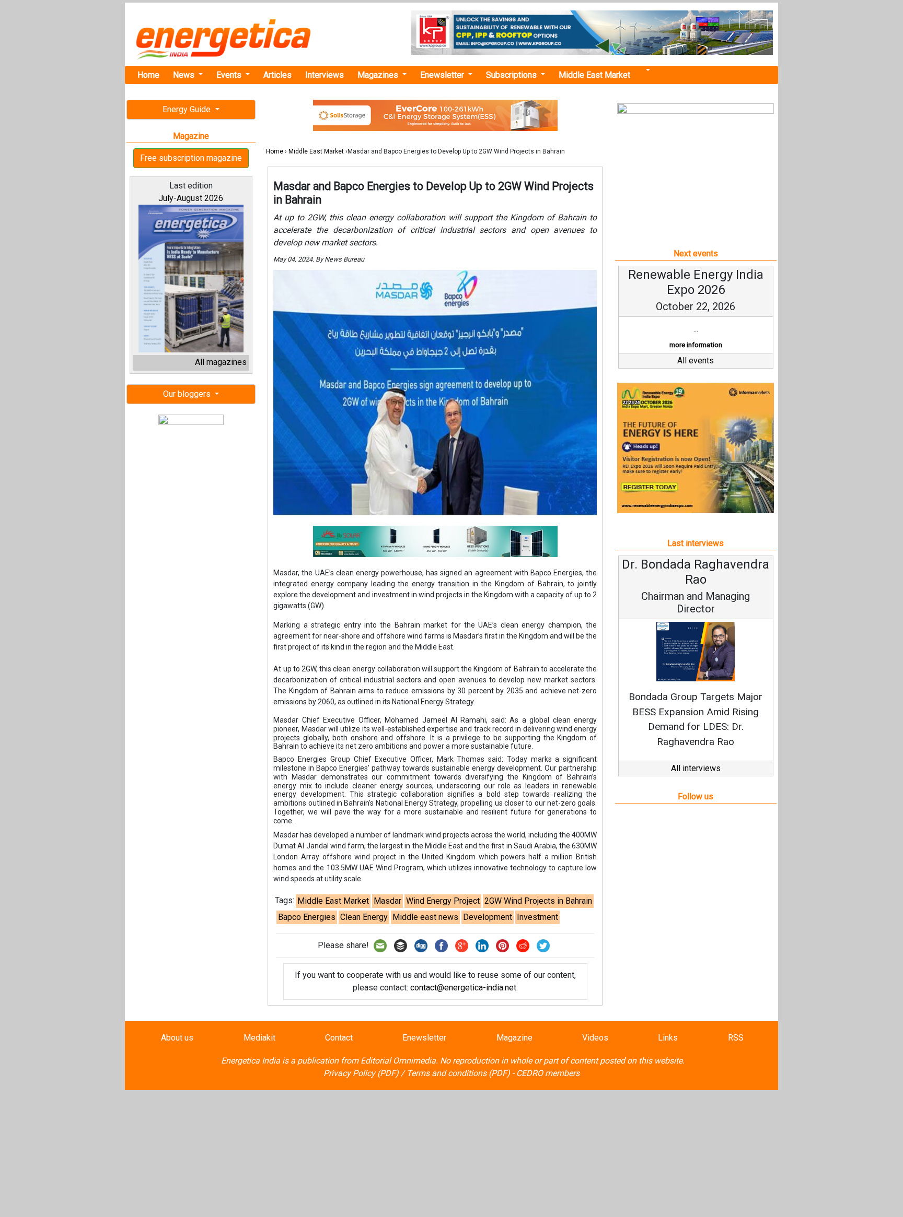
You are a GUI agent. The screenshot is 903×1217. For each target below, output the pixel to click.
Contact (339, 1038)
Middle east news (425, 917)
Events (230, 75)
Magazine (514, 1038)
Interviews (324, 75)
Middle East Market (594, 75)
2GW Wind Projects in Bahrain (538, 901)
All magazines (221, 362)
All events (695, 360)
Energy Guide (188, 109)
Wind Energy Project (443, 901)
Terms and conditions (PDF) (458, 1073)
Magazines (378, 75)
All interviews (696, 768)
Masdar (387, 901)
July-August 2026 (190, 198)
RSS (736, 1038)
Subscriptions (512, 75)
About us (177, 1038)
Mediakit (259, 1038)
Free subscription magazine (191, 158)
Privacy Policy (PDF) (361, 1073)
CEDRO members (548, 1073)
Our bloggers (188, 394)
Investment (537, 917)
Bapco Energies (306, 917)
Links (668, 1038)
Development (487, 917)
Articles (277, 75)
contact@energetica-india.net (463, 987)
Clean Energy (364, 917)
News (184, 75)
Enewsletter (443, 75)
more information (695, 345)
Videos (595, 1038)
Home (148, 75)
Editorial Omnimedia (398, 1061)
